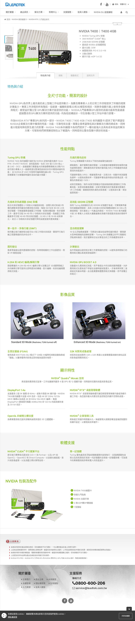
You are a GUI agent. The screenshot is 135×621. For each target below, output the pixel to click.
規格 (60, 75)
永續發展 (27, 583)
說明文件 (91, 75)
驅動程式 (75, 75)
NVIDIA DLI (103, 12)
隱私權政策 (40, 583)
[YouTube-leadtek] (108, 4)
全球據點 (54, 583)
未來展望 (52, 579)
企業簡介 (27, 579)
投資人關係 (40, 587)
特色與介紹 (45, 75)
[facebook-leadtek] (102, 4)
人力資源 (27, 587)
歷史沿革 (39, 579)
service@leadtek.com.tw (91, 588)
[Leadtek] (16, 4)
